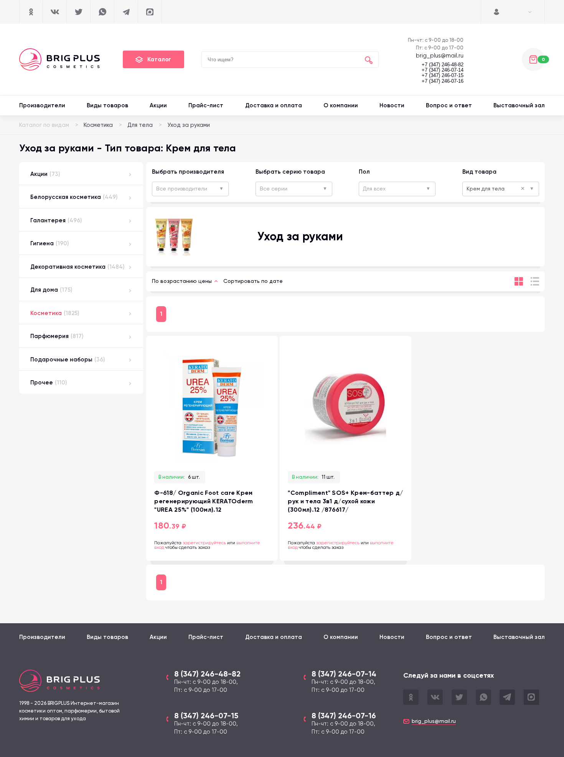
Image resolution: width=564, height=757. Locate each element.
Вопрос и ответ (449, 105)
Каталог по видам (44, 125)
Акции (158, 105)
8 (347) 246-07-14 (344, 674)
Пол (364, 171)
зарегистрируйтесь (204, 542)
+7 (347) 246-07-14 (442, 70)
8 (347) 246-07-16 (344, 715)
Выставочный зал (519, 105)
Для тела (140, 125)
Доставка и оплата (273, 105)
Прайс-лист (205, 105)
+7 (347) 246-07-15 (442, 75)
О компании (340, 105)
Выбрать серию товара (290, 171)
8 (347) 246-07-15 (206, 715)
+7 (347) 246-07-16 (442, 81)
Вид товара (479, 171)
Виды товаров (107, 105)
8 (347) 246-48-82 (207, 674)
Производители (42, 105)
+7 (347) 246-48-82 (442, 64)
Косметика (98, 125)
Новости (391, 105)
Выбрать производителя (188, 171)
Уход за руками (188, 125)
